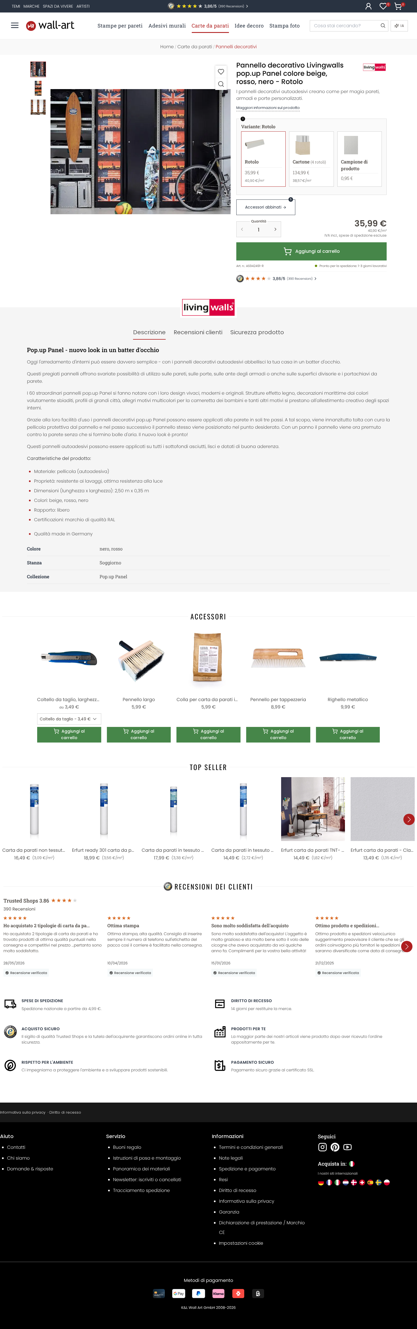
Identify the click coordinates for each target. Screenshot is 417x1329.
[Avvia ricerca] (382, 25)
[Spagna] (370, 1182)
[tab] (149, 332)
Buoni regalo (127, 1147)
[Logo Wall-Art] (50, 25)
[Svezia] (379, 1182)
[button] (140, 152)
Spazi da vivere (58, 6)
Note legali (231, 1158)
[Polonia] (387, 1182)
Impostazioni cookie (241, 1243)
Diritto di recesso (251, 1001)
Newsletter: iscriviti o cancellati (147, 1179)
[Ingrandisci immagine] (221, 84)
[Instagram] (322, 1147)
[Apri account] (368, 6)
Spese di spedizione (42, 1001)
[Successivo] (409, 819)
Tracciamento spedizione (141, 1190)
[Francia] (329, 1182)
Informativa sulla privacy (22, 1112)
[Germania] (321, 1182)
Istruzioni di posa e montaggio (147, 1158)
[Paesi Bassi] (346, 1182)
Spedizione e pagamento (247, 1169)
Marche (31, 6)
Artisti (82, 6)
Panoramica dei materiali (141, 1169)
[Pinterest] (335, 1147)
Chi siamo (18, 1158)
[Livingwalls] (368, 67)
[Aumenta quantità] (275, 229)
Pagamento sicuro (252, 1062)
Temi (16, 6)
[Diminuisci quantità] (242, 229)
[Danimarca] (354, 1182)
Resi (223, 1179)
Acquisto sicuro (41, 1029)
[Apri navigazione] (14, 25)
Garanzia (229, 1212)
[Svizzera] (362, 1182)
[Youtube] (347, 1147)
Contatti (16, 1147)
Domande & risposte (30, 1169)
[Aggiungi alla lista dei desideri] (221, 72)
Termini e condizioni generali (251, 1147)
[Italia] (337, 1182)
